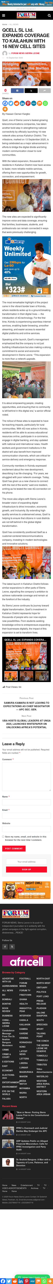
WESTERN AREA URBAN (43, 1093)
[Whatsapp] (45, 103)
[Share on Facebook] (17, 90)
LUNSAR (23, 1067)
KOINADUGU (25, 1042)
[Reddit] (16, 103)
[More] (5, 109)
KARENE (23, 1033)
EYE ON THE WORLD (8, 1093)
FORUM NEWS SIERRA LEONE (25, 53)
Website (6, 823)
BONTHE (6, 1003)
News (14, 1185)
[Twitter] (10, 103)
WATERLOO (42, 1076)
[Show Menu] (3, 15)
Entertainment (27, 1185)
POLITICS (41, 991)
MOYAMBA (24, 1088)
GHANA (23, 999)
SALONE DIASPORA (42, 1014)
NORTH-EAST (43, 978)
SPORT (40, 1028)
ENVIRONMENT (9, 1086)
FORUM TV (24, 990)
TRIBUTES (42, 1064)
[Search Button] (49, 15)
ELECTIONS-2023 (8, 1076)
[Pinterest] (28, 103)
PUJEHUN (41, 1008)
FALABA (6, 1098)
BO (3, 994)
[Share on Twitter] (31, 90)
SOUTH (40, 1020)
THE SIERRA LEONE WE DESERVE (43, 1048)
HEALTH (23, 1003)
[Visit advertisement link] (26, 3)
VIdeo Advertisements (44, 1070)
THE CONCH (43, 1040)
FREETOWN (25, 994)
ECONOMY (7, 1070)
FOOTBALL (25, 978)
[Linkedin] (22, 103)
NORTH (23, 1097)
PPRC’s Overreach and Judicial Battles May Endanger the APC (31, 1129)
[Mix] (39, 103)
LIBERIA (23, 1063)
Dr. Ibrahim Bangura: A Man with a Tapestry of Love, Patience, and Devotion (33, 1162)
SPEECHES (42, 1024)
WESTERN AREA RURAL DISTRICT (43, 1083)
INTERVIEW (25, 1015)
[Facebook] (5, 103)
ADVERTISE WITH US (8, 980)
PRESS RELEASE (41, 1002)
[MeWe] (33, 103)
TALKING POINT (41, 1035)
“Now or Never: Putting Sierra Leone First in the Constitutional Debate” (32, 1115)
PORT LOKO (43, 996)
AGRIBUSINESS (10, 985)
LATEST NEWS (23, 1053)
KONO (22, 1046)
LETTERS (24, 1058)
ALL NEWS (13, 24)
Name (6, 796)
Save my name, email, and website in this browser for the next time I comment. (25, 838)
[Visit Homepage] (26, 15)
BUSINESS (7, 1015)
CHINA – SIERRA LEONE (6, 1023)
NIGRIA (23, 1092)
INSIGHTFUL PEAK (25, 1010)
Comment (8, 759)
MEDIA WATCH (23, 1082)
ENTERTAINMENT (11, 1082)
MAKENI (23, 1076)
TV (38, 1185)
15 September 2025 (14, 57)
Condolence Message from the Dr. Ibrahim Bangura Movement (8, 1038)
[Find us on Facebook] (5, 946)
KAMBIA (23, 1028)
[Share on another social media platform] (44, 90)
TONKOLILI (42, 1055)
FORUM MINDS (23, 984)
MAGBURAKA (26, 1071)
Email (6, 809)
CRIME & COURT (6, 1056)
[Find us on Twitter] (12, 946)
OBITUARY (42, 987)
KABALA (23, 1020)
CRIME (5, 1049)
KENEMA (23, 1037)
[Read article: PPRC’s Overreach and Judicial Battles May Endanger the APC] (8, 1131)
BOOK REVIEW (6, 1010)
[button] (32, 1277)
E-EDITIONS (8, 1061)
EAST (5, 1066)
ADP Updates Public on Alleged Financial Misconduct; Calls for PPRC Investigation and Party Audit (32, 1145)
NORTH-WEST (43, 982)
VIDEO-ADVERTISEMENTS (14, 1188)
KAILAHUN (24, 1024)
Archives (34, 1188)
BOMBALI (7, 999)
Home (4, 24)
